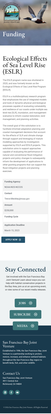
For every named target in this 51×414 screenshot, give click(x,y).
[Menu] (44, 6)
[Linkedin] (5, 392)
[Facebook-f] (11, 392)
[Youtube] (17, 392)
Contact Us (11, 373)
